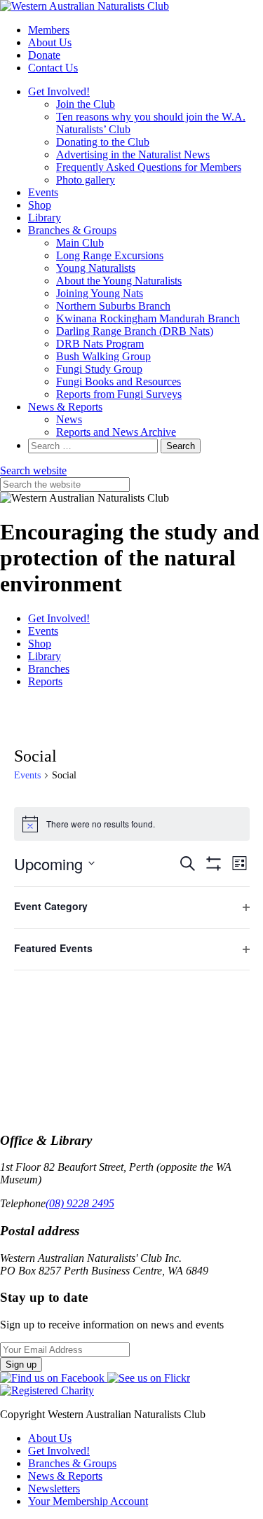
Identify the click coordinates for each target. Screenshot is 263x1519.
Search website (33, 470)
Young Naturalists (95, 268)
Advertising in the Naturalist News (133, 154)
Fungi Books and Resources (118, 381)
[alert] (132, 824)
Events (43, 192)
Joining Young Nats (99, 293)
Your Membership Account (88, 1501)
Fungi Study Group (99, 369)
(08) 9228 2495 (80, 1203)
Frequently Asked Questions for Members (148, 167)
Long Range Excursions (109, 255)
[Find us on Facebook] (53, 1378)
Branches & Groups (72, 230)
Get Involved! (59, 91)
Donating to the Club (102, 142)
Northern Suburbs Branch (113, 306)
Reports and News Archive (116, 432)
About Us (50, 42)
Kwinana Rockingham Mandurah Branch (148, 318)
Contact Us (53, 68)
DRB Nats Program (100, 344)
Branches (48, 669)
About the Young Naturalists (119, 281)
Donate (44, 55)
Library (44, 218)
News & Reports (65, 407)
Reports (45, 681)
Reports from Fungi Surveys (119, 394)
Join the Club (85, 104)
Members (48, 30)
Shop (39, 205)
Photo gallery (85, 180)
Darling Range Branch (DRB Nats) (134, 331)
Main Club (80, 243)
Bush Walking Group (103, 356)
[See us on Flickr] (148, 1378)
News (69, 419)
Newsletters (54, 1488)
